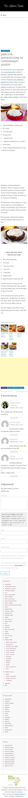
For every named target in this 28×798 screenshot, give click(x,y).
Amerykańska (8, 699)
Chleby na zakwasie (11, 678)
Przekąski (7, 625)
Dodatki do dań (8, 609)
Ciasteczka (8, 656)
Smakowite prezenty (9, 761)
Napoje (6, 617)
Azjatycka (7, 705)
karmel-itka (14, 422)
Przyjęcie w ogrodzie (10, 757)
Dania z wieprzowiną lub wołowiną (13, 605)
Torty (7, 668)
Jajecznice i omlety (9, 611)
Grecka (6, 715)
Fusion (6, 713)
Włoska (6, 732)
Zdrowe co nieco (9, 766)
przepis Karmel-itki (9, 72)
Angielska (7, 701)
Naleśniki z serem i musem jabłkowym (4, 335)
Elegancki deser (8, 745)
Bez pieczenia (9, 644)
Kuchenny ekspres (9, 747)
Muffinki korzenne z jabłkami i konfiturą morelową (11, 336)
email (2, 538)
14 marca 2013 (5, 50)
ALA (6, 592)
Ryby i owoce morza (9, 629)
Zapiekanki (7, 683)
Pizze (6, 623)
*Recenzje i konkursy (10, 590)
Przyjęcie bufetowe (9, 753)
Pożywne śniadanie (9, 751)
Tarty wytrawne (8, 635)
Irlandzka (7, 719)
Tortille (6, 637)
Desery (4, 388)
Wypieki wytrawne (9, 672)
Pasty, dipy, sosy (9, 619)
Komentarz (4, 495)
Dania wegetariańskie (10, 594)
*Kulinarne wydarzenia (10, 588)
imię (2, 530)
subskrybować (19, 565)
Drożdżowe (9, 658)
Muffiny (8, 662)
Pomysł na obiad (9, 749)
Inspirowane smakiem (15, 404)
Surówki (7, 633)
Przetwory (7, 627)
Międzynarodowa (9, 725)
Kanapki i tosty (8, 613)
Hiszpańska (7, 717)
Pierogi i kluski (8, 621)
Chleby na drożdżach (11, 676)
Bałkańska (7, 707)
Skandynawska (8, 729)
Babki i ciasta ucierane (11, 642)
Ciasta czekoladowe (10, 650)
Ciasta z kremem (10, 652)
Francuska (7, 711)
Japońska (7, 721)
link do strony (5, 547)
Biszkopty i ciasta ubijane (12, 646)
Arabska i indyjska (9, 703)
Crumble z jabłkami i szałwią (19, 335)
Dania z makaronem (9, 599)
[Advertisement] (14, 35)
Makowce (8, 660)
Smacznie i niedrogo (9, 759)
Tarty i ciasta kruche (11, 666)
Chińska (7, 709)
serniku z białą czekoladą (11, 97)
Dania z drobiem (9, 596)
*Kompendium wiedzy (10, 586)
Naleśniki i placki (9, 615)
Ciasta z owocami (10, 654)
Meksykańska (8, 723)
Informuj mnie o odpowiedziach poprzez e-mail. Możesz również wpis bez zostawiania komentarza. (14, 565)
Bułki (7, 674)
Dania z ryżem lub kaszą (10, 601)
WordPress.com (19, 796)
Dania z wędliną (8, 603)
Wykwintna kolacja (9, 763)
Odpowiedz (14, 417)
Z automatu (8, 680)
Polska (6, 727)
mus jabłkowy (19, 388)
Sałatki (6, 631)
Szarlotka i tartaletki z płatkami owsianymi (11, 353)
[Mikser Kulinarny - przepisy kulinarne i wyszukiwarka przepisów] (14, 785)
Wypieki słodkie (8, 639)
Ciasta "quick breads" (11, 648)
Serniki (7, 664)
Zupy (6, 685)
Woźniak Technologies (20, 794)
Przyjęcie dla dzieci (9, 755)
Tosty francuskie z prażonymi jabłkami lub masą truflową (4, 353)
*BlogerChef (8, 584)
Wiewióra (13, 439)
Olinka (12, 456)
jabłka (11, 388)
